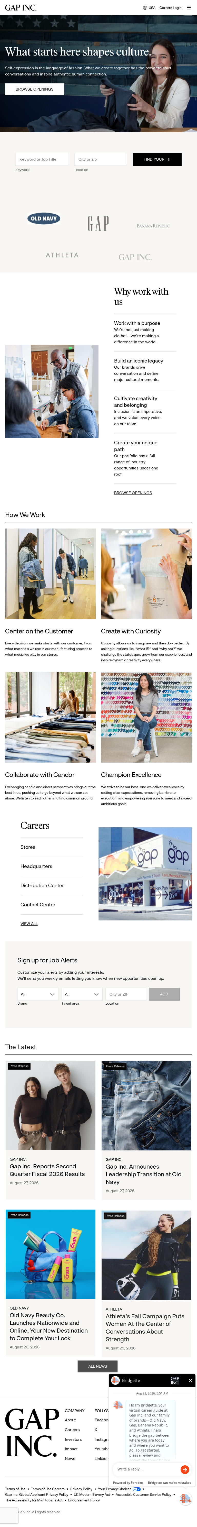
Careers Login (171, 8)
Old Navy (19, 1308)
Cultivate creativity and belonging (138, 411)
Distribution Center (42, 885)
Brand (22, 1003)
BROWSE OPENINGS (133, 492)
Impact (71, 1448)
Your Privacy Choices (114, 1489)
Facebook (104, 1420)
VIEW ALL (29, 923)
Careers (72, 1429)
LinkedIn (102, 1458)
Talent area (70, 1003)
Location (81, 170)
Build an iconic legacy (138, 370)
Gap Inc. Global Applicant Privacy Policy (36, 1494)
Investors (73, 1439)
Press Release (19, 1066)
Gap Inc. (18, 1159)
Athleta (114, 1308)
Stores (28, 847)
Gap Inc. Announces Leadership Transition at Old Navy (144, 1174)
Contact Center (38, 905)
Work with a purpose (137, 332)
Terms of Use (15, 1489)
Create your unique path (136, 458)
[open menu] (189, 8)
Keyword (22, 170)
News (70, 1458)
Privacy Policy (81, 1489)
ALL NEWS (97, 1366)
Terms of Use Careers (48, 1489)
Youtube (102, 1448)
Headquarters (37, 866)
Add (164, 994)
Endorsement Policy (84, 1500)
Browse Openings (35, 89)
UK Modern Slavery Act (92, 1494)
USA (149, 8)
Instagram (104, 1439)
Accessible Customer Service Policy (143, 1494)
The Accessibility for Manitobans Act (34, 1500)
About (70, 1420)
